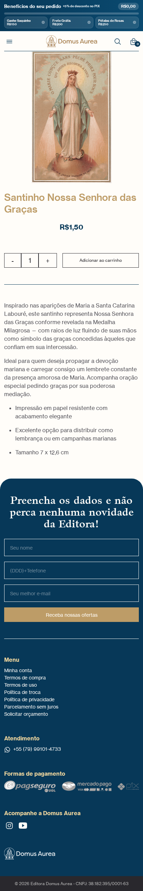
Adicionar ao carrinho (100, 260)
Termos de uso (20, 685)
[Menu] (9, 41)
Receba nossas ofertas (72, 615)
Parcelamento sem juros (31, 707)
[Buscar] (117, 41)
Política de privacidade (29, 699)
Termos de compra (25, 677)
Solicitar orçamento (26, 714)
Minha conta (18, 670)
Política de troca (22, 692)
